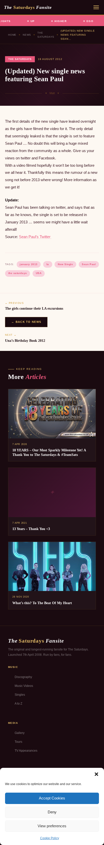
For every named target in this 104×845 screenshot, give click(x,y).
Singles (20, 694)
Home (12, 34)
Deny (52, 812)
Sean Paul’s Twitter (35, 237)
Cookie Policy (49, 838)
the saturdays (17, 273)
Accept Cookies (52, 798)
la (47, 264)
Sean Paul (89, 264)
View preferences (52, 826)
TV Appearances (26, 750)
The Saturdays (45, 34)
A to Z (18, 703)
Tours (18, 742)
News (27, 34)
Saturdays (27, 7)
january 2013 (28, 264)
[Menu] (96, 7)
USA (39, 273)
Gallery (19, 733)
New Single (65, 264)
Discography (23, 677)
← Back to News (26, 321)
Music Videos (24, 686)
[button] (96, 774)
